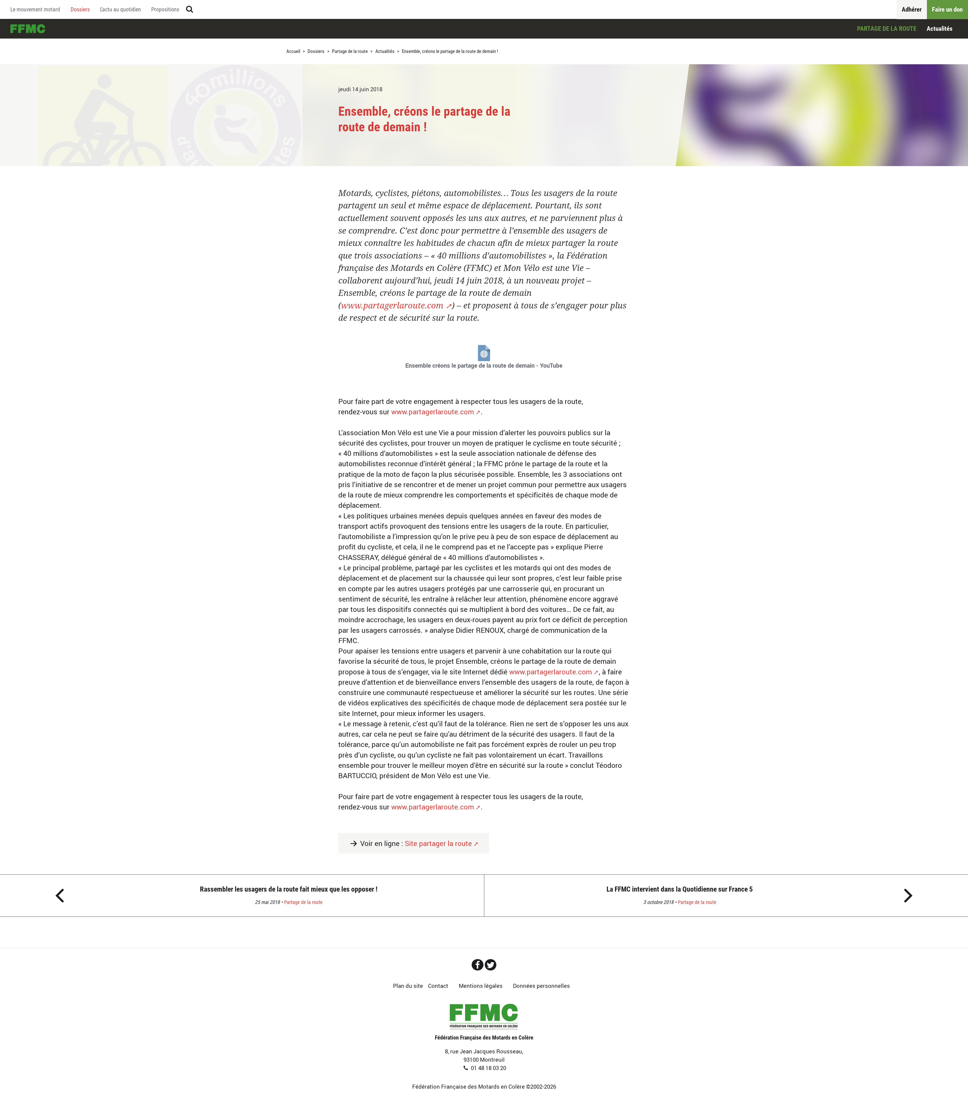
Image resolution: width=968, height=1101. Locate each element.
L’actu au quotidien (120, 9)
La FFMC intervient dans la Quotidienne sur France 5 (680, 889)
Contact (438, 985)
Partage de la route (886, 28)
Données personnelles (541, 985)
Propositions (165, 9)
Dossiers (80, 9)
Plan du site (408, 985)
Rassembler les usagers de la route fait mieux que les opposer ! (288, 889)
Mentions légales (481, 985)
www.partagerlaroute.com (392, 305)
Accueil (27, 28)
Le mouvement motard (35, 9)
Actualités (939, 28)
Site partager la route (438, 843)
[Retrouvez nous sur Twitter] (490, 964)
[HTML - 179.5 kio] (484, 353)
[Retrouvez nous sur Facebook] (477, 964)
